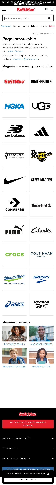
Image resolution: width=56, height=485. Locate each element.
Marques (43, 26)
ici (48, 473)
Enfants (34, 26)
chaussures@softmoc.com (25, 59)
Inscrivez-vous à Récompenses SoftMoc (28, 424)
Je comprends (28, 479)
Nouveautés (6, 26)
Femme (16, 26)
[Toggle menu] (4, 9)
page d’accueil (15, 51)
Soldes (52, 26)
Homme (25, 26)
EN (46, 9)
